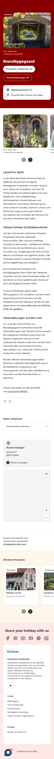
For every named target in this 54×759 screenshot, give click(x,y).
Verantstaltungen (16, 77)
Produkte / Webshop (17, 69)
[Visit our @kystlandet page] (23, 638)
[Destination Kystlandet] (13, 651)
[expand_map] (46, 474)
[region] (27, 495)
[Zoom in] (46, 510)
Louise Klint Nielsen (17, 391)
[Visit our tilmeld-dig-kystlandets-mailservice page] (31, 638)
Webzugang (13, 701)
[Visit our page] (7, 638)
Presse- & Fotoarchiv (17, 732)
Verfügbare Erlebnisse (17, 712)
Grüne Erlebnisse (15, 705)
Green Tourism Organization (20, 716)
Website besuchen (20, 90)
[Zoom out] (46, 517)
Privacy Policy (13, 708)
